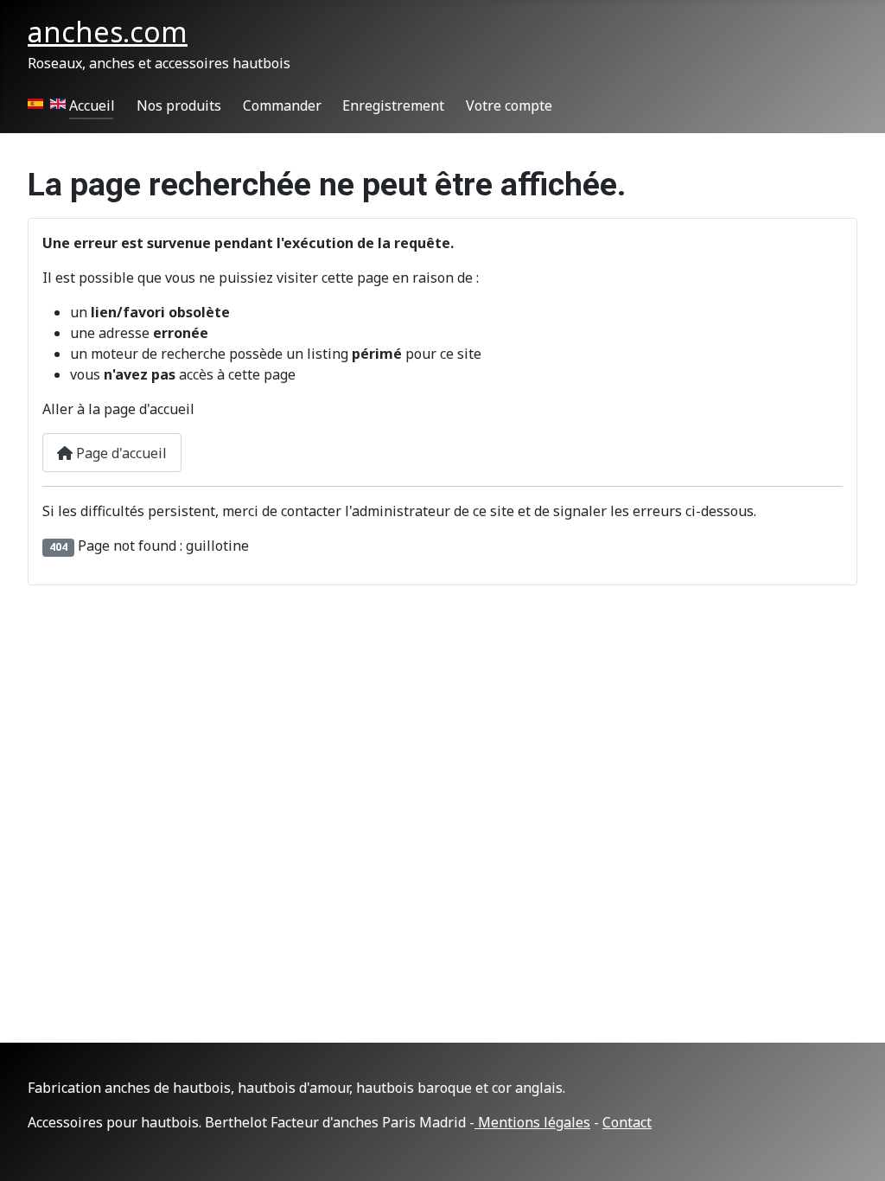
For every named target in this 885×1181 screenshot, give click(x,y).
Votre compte (509, 105)
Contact (627, 1122)
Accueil (92, 105)
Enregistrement (393, 105)
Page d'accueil (120, 453)
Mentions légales (532, 1122)
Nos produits (179, 105)
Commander (282, 105)
